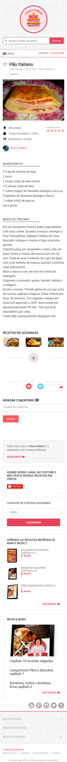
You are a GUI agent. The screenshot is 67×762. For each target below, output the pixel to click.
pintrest (39, 705)
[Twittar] (40, 386)
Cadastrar (57, 53)
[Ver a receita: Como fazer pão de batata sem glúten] (55, 342)
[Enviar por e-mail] (29, 386)
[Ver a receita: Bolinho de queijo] (33, 342)
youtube (31, 705)
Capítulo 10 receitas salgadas (31, 661)
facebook (61, 705)
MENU (8, 53)
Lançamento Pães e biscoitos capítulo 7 (31, 672)
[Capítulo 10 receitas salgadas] (33, 640)
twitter (54, 705)
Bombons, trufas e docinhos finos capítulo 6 (30, 685)
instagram (46, 705)
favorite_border (5, 64)
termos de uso (10, 752)
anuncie (25, 752)
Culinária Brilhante (34, 19)
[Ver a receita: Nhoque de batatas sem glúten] (11, 342)
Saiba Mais (14, 456)
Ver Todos (49, 604)
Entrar (43, 53)
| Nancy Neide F (18, 148)
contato (56, 752)
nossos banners (41, 752)
